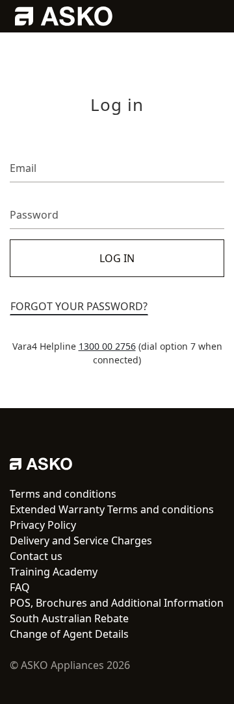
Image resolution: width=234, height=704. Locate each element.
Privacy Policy (43, 525)
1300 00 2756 (107, 346)
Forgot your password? (79, 306)
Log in (117, 258)
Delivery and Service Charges (81, 540)
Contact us (36, 556)
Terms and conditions (63, 494)
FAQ (20, 587)
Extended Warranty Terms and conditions (112, 509)
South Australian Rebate (69, 618)
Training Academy (54, 571)
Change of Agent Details (69, 634)
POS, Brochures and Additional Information (117, 603)
